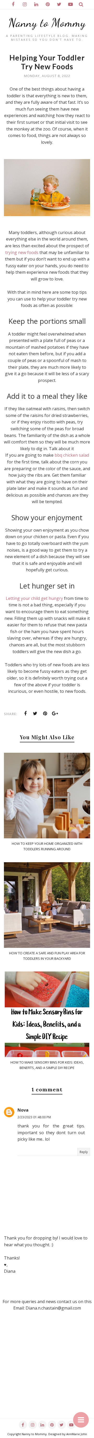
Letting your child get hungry (34, 598)
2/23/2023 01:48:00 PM (34, 1117)
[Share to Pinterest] (45, 713)
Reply (84, 1152)
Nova (22, 1110)
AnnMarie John (76, 1434)
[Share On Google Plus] (55, 713)
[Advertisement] (47, 1371)
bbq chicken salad (72, 455)
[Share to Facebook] (25, 713)
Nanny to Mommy (47, 23)
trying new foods (21, 252)
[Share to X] (35, 713)
